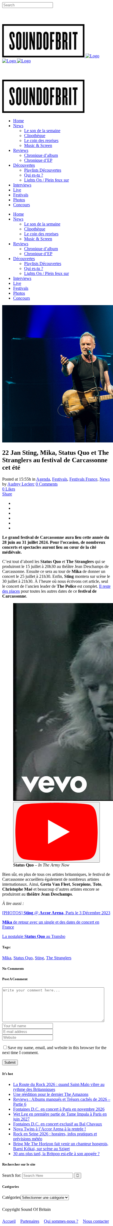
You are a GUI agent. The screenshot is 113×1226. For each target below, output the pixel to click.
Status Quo (23, 957)
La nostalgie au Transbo (33, 936)
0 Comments (47, 484)
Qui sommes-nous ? (61, 1221)
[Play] (56, 832)
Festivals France (83, 479)
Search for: (11, 1175)
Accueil (9, 1221)
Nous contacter (96, 1221)
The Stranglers (58, 957)
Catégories (11, 1197)
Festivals (59, 479)
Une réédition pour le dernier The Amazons (50, 1094)
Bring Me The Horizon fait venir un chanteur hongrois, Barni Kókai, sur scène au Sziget (60, 1146)
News (105, 479)
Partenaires (29, 1221)
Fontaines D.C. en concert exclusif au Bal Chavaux (57, 1124)
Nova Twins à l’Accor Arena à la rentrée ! (49, 1129)
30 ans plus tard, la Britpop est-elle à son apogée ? (56, 1153)
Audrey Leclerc (21, 484)
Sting (39, 957)
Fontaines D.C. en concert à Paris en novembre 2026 (58, 1109)
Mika (6, 957)
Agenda (43, 479)
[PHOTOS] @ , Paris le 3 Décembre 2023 (56, 912)
